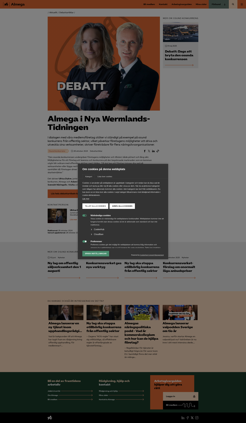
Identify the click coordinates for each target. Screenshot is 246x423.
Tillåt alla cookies (95, 206)
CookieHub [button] (99, 229)
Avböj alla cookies (122, 206)
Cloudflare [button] (98, 234)
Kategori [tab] (88, 176)
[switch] (83, 215)
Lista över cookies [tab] (105, 176)
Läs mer (85, 199)
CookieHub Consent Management (152, 255)
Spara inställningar (96, 254)
